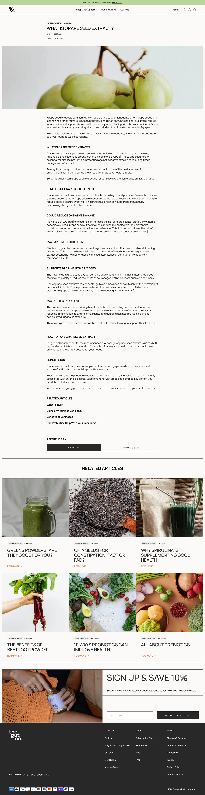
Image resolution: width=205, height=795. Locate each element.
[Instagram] (24, 775)
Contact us (172, 752)
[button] (194, 9)
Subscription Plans (145, 738)
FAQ (138, 759)
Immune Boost (112, 767)
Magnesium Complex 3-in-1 (118, 745)
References (141, 745)
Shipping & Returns (176, 738)
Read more (13, 566)
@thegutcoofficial (37, 774)
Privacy (170, 759)
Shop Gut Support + (86, 9)
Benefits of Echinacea (60, 416)
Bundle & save (108, 9)
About (176, 9)
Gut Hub (124, 9)
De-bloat (109, 738)
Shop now (117, 2)
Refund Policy (173, 767)
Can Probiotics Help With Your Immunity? (72, 423)
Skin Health (110, 759)
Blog (138, 752)
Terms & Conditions (176, 745)
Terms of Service (175, 774)
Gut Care (109, 752)
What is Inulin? (56, 404)
